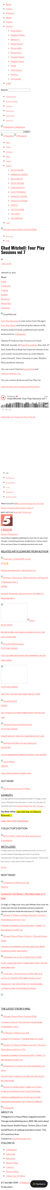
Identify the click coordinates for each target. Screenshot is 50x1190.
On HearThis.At (27, 417)
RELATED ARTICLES (12, 551)
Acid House (16, 30)
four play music (11, 497)
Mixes (9, 17)
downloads (9, 492)
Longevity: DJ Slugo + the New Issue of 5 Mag (22, 1039)
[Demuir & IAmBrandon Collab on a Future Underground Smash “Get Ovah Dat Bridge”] (25, 1091)
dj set (7, 487)
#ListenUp (6, 625)
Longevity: (7, 794)
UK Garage (16, 78)
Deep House (17, 43)
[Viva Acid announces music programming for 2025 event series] (12, 644)
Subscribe (10, 1154)
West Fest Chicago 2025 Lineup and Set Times (20, 694)
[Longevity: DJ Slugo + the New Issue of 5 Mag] (15, 882)
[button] (39, 1184)
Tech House (16, 70)
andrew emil (10, 478)
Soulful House (17, 61)
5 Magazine (6, 264)
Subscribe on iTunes (10, 417)
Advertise (9, 106)
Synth (13, 65)
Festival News (9, 648)
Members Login (11, 96)
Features (10, 13)
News (8, 4)
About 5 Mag (10, 111)
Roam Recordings (28, 345)
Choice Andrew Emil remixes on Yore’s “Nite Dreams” (24, 755)
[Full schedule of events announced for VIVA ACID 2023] (9, 701)
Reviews (6, 747)
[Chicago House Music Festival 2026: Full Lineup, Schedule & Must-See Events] (25, 940)
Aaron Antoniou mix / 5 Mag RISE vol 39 (18, 571)
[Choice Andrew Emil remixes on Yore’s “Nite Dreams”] (19, 743)
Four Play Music (8, 325)
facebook (35, 386)
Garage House (17, 57)
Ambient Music (18, 35)
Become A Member (12, 101)
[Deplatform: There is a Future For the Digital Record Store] (25, 1070)
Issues (4, 766)
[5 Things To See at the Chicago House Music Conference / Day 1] (19, 1016)
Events (9, 22)
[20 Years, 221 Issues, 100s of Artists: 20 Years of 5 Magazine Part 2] (25, 582)
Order (4, 867)
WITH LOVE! (8, 846)
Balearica (15, 39)
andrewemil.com (9, 386)
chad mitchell (10, 482)
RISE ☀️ (5, 563)
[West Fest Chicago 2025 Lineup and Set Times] (14, 682)
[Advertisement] (25, 452)
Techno (14, 74)
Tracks (9, 8)
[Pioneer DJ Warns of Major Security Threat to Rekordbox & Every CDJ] (25, 919)
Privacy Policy (12, 1171)
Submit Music (10, 115)
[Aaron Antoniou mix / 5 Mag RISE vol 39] (15, 559)
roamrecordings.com (11, 373)
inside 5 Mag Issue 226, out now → (31, 806)
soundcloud (23, 386)
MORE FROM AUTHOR (36, 551)
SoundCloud (28, 369)
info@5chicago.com (21, 1138)
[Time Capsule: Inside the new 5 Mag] (8, 761)
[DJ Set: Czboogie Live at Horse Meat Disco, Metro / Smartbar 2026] (21, 957)
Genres (9, 26)
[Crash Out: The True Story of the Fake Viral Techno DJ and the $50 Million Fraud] (25, 978)
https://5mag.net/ (9, 534)
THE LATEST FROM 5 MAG (15, 1008)
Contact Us (9, 120)
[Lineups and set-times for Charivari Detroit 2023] (16, 724)
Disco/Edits (16, 48)
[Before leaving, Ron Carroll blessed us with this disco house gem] (18, 620)
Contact (10, 1167)
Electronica (16, 52)
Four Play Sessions (9, 321)
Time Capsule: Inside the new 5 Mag (16, 773)
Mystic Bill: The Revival (22, 512)
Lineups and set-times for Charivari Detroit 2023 (22, 736)
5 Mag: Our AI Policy (15, 1176)
